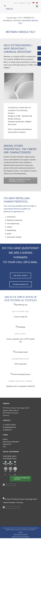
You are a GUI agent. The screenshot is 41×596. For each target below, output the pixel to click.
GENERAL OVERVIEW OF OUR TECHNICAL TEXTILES (19, 180)
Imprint (5, 439)
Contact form (7, 444)
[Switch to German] (33, 3)
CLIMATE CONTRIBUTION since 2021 (21, 478)
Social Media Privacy (10, 458)
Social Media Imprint (9, 456)
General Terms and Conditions (20, 537)
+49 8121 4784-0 (10, 425)
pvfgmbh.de (8, 430)
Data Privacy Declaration (11, 441)
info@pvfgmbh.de (10, 427)
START (20, 18)
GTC (4, 446)
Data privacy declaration (20, 534)
